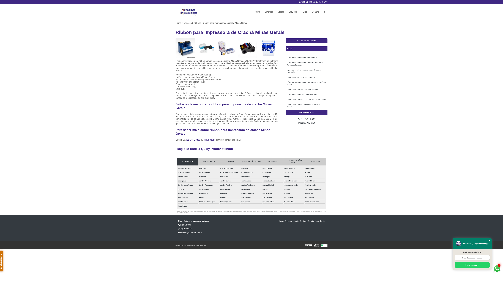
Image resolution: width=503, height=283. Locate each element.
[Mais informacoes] (324, 12)
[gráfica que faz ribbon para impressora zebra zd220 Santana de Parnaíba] (206, 48)
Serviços (293, 12)
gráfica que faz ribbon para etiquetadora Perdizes (304, 58)
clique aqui (209, 140)
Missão (281, 12)
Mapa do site (320, 221)
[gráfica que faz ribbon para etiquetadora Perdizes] (185, 48)
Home (257, 12)
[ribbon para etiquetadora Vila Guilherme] (247, 48)
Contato (315, 12)
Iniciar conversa (472, 265)
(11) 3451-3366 (306, 2)
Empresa (269, 12)
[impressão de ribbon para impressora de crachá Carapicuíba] (227, 48)
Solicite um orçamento (306, 41)
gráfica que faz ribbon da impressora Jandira (302, 95)
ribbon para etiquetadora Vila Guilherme (301, 77)
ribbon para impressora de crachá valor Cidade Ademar (306, 99)
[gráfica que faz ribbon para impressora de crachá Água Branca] (268, 48)
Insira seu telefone (472, 252)
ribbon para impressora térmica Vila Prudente (303, 90)
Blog (305, 12)
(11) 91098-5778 (321, 2)
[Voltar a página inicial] (189, 12)
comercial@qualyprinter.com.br (191, 233)
